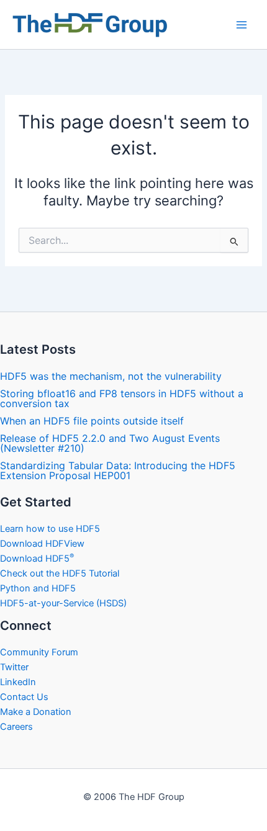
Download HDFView (42, 543)
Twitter (14, 667)
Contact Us (24, 697)
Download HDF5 (37, 558)
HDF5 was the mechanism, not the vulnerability (111, 376)
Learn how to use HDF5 (50, 528)
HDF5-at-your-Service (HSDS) (63, 603)
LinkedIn (18, 682)
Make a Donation (35, 711)
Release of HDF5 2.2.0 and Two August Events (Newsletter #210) (110, 443)
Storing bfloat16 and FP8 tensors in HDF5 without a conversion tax (121, 398)
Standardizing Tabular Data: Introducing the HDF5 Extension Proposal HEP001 (117, 470)
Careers (16, 726)
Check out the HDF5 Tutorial (59, 573)
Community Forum (39, 652)
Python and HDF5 (38, 588)
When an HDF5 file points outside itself (92, 421)
